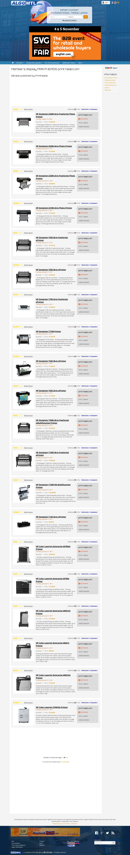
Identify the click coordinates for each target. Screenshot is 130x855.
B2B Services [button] (69, 63)
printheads (84, 119)
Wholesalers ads (57, 824)
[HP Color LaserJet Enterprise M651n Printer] (24, 651)
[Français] (112, 2)
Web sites (108, 90)
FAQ (13, 841)
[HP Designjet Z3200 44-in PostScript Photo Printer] (24, 122)
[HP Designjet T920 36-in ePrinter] (24, 278)
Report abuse (28, 109)
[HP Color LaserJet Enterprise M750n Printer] (24, 587)
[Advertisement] (55, 91)
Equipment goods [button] (33, 63)
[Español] (118, 2)
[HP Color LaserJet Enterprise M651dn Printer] (24, 683)
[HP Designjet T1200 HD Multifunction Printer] (24, 493)
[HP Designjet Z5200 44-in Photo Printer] (24, 154)
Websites (74, 824)
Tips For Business (110, 83)
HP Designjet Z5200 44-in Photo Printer (54, 146)
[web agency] (48, 852)
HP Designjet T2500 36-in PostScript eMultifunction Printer (52, 421)
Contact (41, 841)
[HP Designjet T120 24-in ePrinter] (24, 525)
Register (42, 845)
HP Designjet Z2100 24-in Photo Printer (54, 208)
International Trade (111, 78)
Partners (67, 824)
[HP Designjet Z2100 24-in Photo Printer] (24, 216)
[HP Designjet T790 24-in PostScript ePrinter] (24, 307)
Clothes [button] (19, 63)
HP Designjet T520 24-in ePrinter (51, 390)
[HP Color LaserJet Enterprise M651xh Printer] (24, 619)
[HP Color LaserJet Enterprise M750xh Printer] (24, 554)
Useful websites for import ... (111, 86)
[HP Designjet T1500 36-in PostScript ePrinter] (24, 460)
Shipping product (110, 80)
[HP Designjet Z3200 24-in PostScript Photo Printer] (24, 184)
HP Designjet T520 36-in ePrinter (51, 361)
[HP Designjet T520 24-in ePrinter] (24, 399)
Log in (41, 843)
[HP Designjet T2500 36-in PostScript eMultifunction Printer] (24, 428)
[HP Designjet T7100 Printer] (24, 339)
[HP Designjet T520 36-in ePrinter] (24, 369)
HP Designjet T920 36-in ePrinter (51, 269)
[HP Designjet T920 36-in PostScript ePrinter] (24, 245)
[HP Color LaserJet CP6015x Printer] (24, 715)
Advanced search (70, 20)
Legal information (17, 847)
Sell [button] (80, 63)
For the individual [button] (52, 63)
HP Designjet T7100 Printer (48, 331)
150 (67, 757)
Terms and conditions (18, 845)
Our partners (16, 843)
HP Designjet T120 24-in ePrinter (51, 517)
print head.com (85, 115)
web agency (39, 852)
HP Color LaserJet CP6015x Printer (52, 707)
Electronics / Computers (89, 109)
